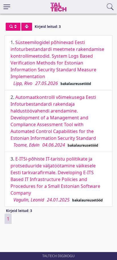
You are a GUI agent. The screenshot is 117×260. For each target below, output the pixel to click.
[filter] (13, 27)
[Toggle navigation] (7, 7)
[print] (26, 27)
